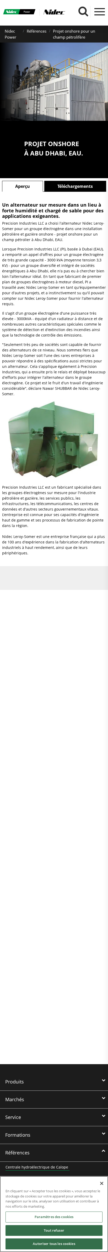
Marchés (14, 1099)
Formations (17, 1135)
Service (13, 1117)
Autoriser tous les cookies (54, 1243)
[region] (54, 1214)
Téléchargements (75, 186)
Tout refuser (54, 1230)
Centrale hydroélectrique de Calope (37, 1167)
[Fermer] (101, 1183)
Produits (14, 1082)
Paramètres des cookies (54, 1216)
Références (36, 31)
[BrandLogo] (19, 12)
